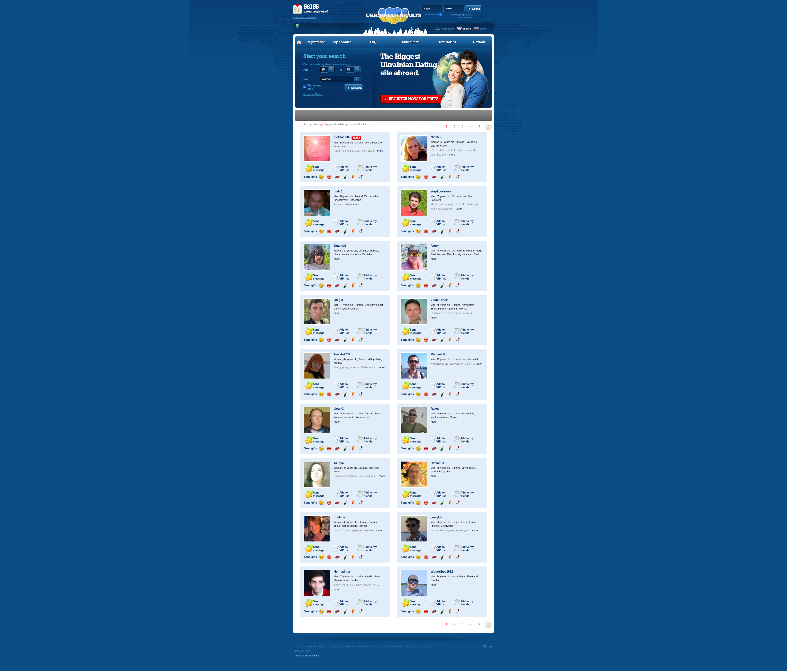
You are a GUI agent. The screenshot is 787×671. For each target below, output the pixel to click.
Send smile (321, 177)
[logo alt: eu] (393, 20)
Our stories (447, 42)
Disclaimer (410, 42)
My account (342, 42)
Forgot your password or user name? (462, 15)
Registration (316, 42)
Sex (305, 79)
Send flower (360, 177)
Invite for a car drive (337, 177)
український (447, 28)
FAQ (373, 42)
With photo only (314, 87)
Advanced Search (313, 94)
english (467, 28)
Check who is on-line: (304, 17)
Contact (479, 42)
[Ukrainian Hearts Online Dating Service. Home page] (299, 42)
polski (483, 28)
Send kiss (329, 177)
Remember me (431, 14)
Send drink (352, 177)
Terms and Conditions (307, 655)
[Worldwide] (297, 26)
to (341, 69)
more (380, 150)
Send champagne (345, 177)
